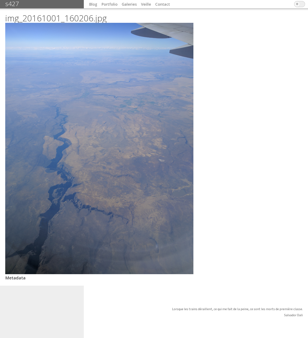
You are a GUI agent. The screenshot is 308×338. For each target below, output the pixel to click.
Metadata (15, 278)
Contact (162, 4)
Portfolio (109, 4)
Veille (146, 4)
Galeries (129, 4)
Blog (93, 4)
